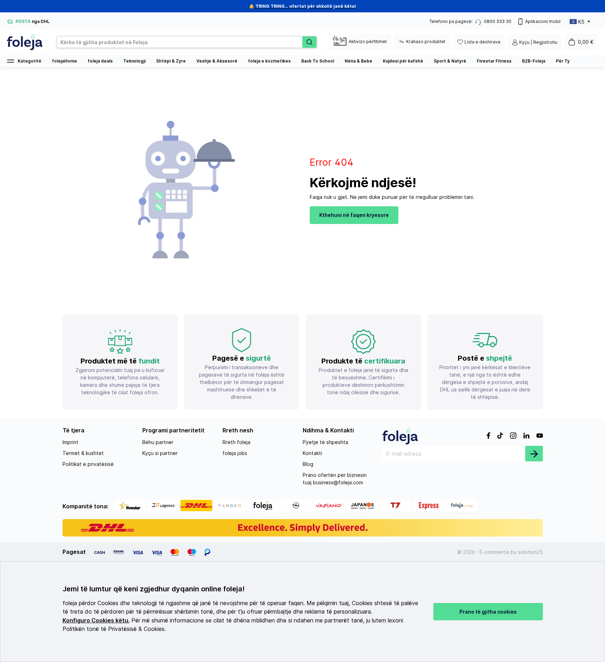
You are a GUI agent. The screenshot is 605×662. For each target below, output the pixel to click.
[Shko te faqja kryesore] (24, 42)
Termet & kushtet (83, 453)
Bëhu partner (157, 442)
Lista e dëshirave (482, 42)
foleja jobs (235, 453)
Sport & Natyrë (450, 61)
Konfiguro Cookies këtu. (96, 620)
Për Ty (563, 61)
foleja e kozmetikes (269, 61)
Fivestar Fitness (494, 61)
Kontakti (312, 453)
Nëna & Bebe (358, 61)
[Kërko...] (309, 42)
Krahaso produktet (425, 41)
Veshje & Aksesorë (216, 61)
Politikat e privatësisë (88, 464)
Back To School (317, 61)
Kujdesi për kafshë (403, 61)
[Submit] (534, 453)
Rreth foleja (236, 442)
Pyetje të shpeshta (325, 442)
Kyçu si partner (160, 453)
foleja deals (100, 61)
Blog (308, 464)
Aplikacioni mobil (542, 21)
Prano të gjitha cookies (488, 612)
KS (581, 22)
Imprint (70, 442)
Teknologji (134, 61)
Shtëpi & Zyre (171, 61)
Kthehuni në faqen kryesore (354, 215)
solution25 (530, 552)
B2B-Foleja (533, 61)
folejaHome (64, 61)
